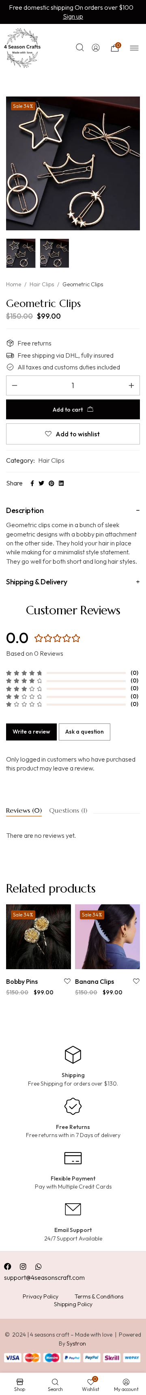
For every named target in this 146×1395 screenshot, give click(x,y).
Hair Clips (42, 284)
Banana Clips (94, 981)
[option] (38, 950)
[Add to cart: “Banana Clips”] (98, 960)
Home (13, 284)
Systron (76, 1343)
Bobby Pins (22, 981)
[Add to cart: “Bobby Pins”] (29, 960)
